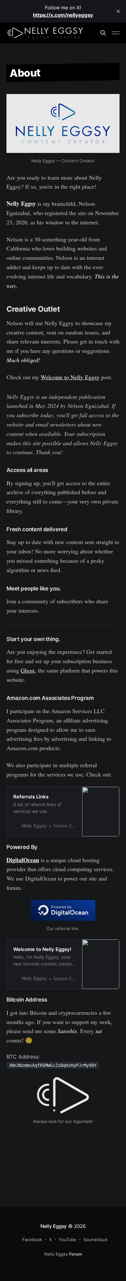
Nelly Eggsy (53, 1226)
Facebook (32, 1239)
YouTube (67, 1239)
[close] (118, 11)
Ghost (28, 670)
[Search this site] (103, 33)
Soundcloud (95, 1239)
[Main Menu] (116, 33)
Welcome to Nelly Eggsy (70, 377)
